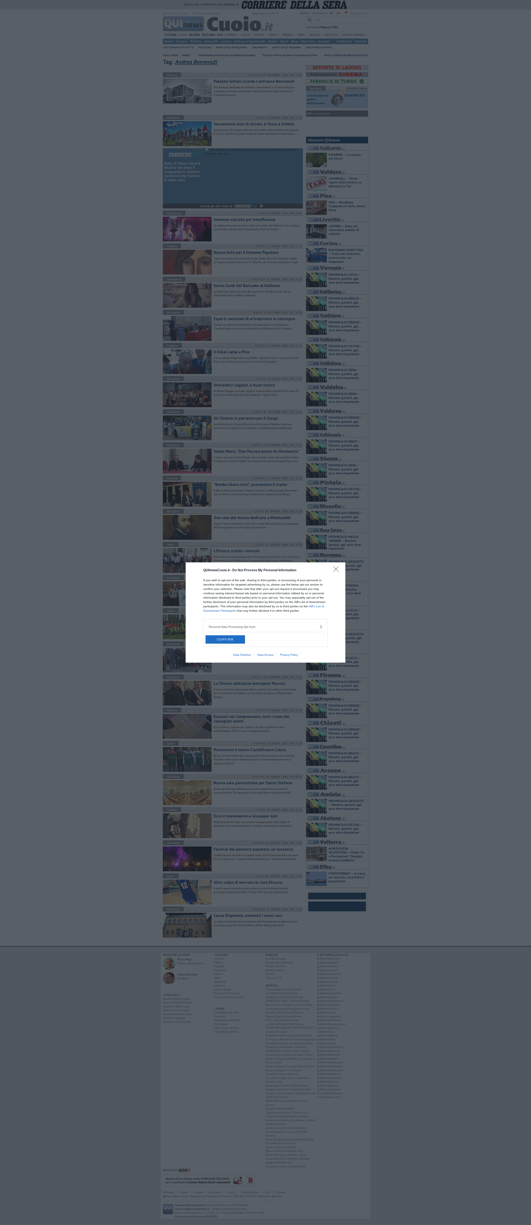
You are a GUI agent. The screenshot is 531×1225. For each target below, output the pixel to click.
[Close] (337, 570)
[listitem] (265, 627)
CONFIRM (225, 639)
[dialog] (265, 612)
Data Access (265, 654)
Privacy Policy (289, 654)
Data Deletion (242, 654)
